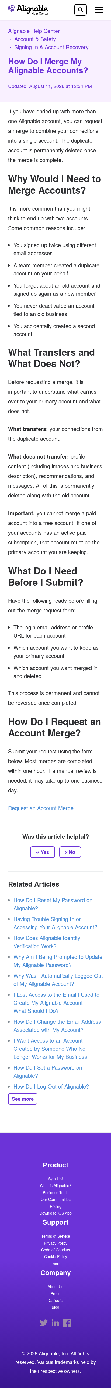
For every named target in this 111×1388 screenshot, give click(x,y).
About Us (55, 1287)
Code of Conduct (55, 1250)
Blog (55, 1307)
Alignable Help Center (34, 31)
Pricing (55, 1206)
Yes (45, 851)
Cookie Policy (55, 1257)
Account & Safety (35, 39)
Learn (56, 1264)
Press (55, 1294)
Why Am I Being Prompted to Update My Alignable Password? (57, 961)
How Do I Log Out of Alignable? (51, 1086)
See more (23, 1098)
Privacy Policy (55, 1243)
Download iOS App (56, 1213)
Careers (56, 1300)
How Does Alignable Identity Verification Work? (46, 942)
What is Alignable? (55, 1186)
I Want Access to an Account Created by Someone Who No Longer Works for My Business (50, 1048)
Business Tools (55, 1193)
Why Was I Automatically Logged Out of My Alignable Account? (58, 980)
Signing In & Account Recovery (51, 47)
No (72, 851)
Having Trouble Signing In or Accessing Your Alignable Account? (55, 923)
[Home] (29, 10)
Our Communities (56, 1199)
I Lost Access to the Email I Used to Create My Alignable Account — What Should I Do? (56, 1003)
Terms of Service (55, 1236)
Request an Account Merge (41, 808)
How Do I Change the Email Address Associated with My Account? (57, 1025)
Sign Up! (55, 1179)
